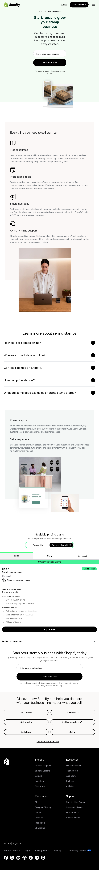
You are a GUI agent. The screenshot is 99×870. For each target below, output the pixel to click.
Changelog (40, 828)
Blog (37, 802)
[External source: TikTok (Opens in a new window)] (31, 858)
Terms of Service (12, 850)
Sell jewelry (26, 722)
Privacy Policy (42, 850)
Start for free (79, 4)
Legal (27, 850)
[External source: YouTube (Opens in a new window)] (18, 858)
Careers (38, 776)
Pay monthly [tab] (38, 545)
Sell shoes (26, 732)
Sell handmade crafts (73, 722)
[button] (93, 4)
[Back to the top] (7, 761)
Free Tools (40, 822)
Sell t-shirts (73, 712)
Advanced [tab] (82, 556)
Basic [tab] (16, 556)
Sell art (72, 732)
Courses (39, 817)
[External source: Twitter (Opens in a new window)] (12, 858)
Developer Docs (73, 765)
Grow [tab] (49, 556)
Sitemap (57, 850)
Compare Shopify (43, 807)
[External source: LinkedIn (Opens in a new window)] (37, 858)
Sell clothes (26, 712)
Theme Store (72, 770)
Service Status (73, 817)
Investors (39, 781)
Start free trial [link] (50, 62)
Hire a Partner (72, 812)
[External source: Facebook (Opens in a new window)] (6, 858)
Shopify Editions (42, 770)
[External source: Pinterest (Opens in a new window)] (43, 858)
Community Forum (74, 807)
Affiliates (70, 786)
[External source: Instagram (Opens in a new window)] (24, 858)
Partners (70, 781)
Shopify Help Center (75, 802)
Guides (38, 812)
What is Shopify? (43, 765)
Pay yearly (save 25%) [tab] (61, 545)
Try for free (50, 629)
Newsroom (40, 786)
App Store (71, 776)
